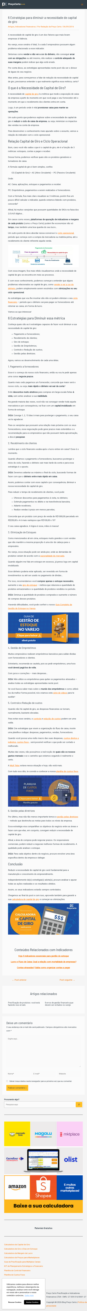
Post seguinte (67, 980)
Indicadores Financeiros (25, 27)
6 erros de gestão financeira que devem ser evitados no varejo (59, 1003)
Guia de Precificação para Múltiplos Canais (22, 1262)
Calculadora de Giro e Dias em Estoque (20, 1249)
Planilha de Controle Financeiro (17, 1270)
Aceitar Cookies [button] (32, 1302)
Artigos (11, 27)
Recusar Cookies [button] (14, 1302)
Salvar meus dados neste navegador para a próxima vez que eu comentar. (40, 1081)
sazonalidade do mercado (52, 556)
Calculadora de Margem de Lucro (18, 1253)
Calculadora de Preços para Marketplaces (22, 1257)
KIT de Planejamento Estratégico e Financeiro (23, 1266)
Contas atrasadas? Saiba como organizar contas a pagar (43, 967)
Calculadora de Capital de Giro (17, 1244)
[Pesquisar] (79, 1104)
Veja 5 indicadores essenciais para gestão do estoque (43, 956)
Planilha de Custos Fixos (14, 1275)
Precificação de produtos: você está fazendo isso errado (24, 1003)
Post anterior (19, 980)
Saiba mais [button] (29, 1295)
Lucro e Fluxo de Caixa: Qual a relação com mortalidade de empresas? (43, 962)
